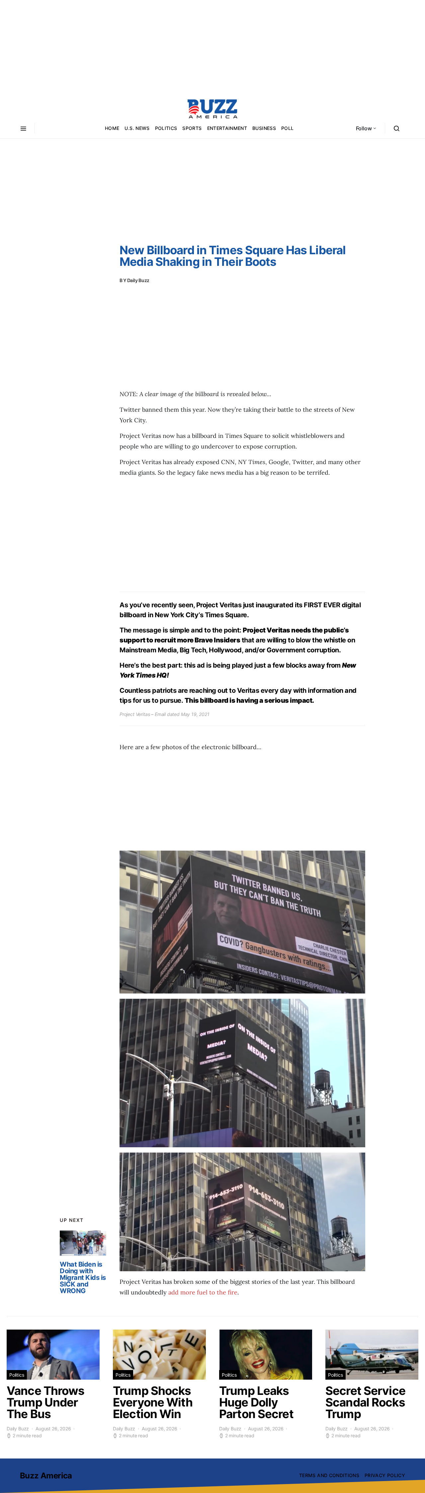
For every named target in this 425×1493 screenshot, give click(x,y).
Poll (287, 128)
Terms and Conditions (329, 1475)
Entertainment (227, 128)
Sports (192, 128)
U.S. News (137, 128)
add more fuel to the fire (202, 1292)
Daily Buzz (138, 280)
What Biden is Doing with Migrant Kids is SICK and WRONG (83, 1277)
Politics (166, 128)
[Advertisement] (212, 46)
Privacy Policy (385, 1475)
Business (264, 128)
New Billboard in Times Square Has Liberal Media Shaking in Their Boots (233, 256)
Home (112, 128)
